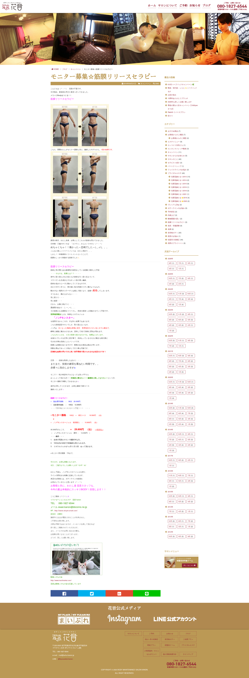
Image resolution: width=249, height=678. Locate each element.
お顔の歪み (172, 95)
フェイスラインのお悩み (177, 169)
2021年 (170, 351)
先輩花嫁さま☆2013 (179, 176)
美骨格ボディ (173, 232)
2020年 (170, 377)
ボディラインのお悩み (176, 208)
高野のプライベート (175, 243)
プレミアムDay (173, 204)
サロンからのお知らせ (176, 155)
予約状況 (171, 211)
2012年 (170, 532)
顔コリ (170, 115)
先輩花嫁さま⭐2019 (179, 197)
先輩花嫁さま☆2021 (179, 194)
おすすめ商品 (173, 131)
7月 (179, 263)
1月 (179, 268)
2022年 (170, 336)
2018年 (170, 429)
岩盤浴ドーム (170, 645)
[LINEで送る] (147, 593)
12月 (170, 293)
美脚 (169, 229)
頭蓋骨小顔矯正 (174, 239)
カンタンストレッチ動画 (177, 148)
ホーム (152, 5)
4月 (170, 268)
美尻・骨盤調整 (174, 225)
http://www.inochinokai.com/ (61, 580)
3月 (179, 325)
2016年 (170, 471)
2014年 (170, 507)
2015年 (170, 491)
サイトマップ (188, 654)
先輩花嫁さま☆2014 (179, 180)
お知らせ (194, 5)
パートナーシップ (174, 166)
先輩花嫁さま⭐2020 (179, 201)
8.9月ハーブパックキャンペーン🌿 (181, 84)
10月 (170, 278)
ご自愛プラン (188, 639)
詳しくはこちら (189, 565)
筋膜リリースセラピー (176, 222)
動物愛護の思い (174, 218)
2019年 (170, 403)
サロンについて (167, 5)
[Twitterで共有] (92, 593)
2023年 (170, 310)
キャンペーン (173, 152)
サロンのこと (173, 159)
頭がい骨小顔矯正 (151, 639)
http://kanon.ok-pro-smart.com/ (66, 510)
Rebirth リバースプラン (176, 112)
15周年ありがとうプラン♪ (178, 98)
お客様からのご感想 (175, 134)
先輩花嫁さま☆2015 (179, 183)
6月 (189, 278)
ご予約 (183, 5)
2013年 (170, 516)
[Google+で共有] (119, 593)
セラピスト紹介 (174, 162)
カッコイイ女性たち (175, 145)
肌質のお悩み (173, 236)
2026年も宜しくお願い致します (180, 102)
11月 (179, 293)
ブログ (206, 5)
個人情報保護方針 (170, 654)
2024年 (170, 289)
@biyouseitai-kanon (65, 659)
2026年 (170, 258)
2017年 (170, 455)
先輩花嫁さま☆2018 (179, 190)
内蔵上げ (171, 215)
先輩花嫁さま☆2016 (179, 187)
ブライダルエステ (174, 173)
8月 (170, 263)
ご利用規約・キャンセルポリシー (151, 652)
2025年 (170, 274)
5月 (189, 263)
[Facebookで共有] (64, 593)
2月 (179, 283)
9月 (170, 299)
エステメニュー (174, 141)
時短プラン (151, 645)
